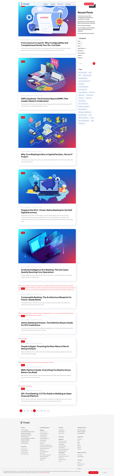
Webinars (80, 57)
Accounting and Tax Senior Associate (86, 33)
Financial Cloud (89, 95)
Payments (42, 459)
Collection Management (44, 448)
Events (79, 43)
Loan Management (43, 435)
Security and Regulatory (84, 120)
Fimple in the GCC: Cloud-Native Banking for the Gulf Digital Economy (46, 211)
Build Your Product (87, 75)
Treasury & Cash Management (45, 445)
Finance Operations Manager (84, 25)
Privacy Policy (46, 472)
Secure (92, 117)
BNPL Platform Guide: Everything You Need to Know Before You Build (46, 371)
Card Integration (43, 458)
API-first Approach (83, 72)
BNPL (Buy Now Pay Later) (64, 456)
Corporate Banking (83, 92)
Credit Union (61, 457)
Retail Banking (61, 444)
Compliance (81, 83)
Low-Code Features (83, 103)
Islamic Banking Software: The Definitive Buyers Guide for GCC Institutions (47, 324)
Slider (92, 120)
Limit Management (43, 436)
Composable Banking (83, 86)
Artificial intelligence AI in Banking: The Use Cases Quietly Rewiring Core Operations (44, 271)
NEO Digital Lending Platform (85, 112)
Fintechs (60, 461)
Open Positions (81, 48)
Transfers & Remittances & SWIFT (46, 446)
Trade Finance (82, 123)
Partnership (80, 50)
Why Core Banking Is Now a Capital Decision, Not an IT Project (47, 155)
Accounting (42, 453)
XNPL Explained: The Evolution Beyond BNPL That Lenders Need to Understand (44, 99)
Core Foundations (82, 89)
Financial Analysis (43, 440)
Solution (53, 4)
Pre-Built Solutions (83, 115)
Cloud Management (83, 78)
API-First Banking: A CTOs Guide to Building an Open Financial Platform (46, 394)
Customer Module (43, 431)
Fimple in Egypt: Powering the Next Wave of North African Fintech (45, 347)
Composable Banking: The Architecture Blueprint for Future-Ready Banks (46, 298)
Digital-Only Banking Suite (64, 449)
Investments (88, 98)
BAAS (90, 72)
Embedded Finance (62, 442)
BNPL (80, 75)
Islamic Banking (82, 100)
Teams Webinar (81, 53)
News (79, 46)
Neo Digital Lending (62, 450)
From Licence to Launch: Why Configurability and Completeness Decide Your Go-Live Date (44, 44)
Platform (46, 4)
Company (68, 4)
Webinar (80, 55)
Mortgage (42, 443)
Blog (23, 61)
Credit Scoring (43, 441)
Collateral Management (44, 438)
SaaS (90, 115)
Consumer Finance (62, 454)
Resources (60, 4)
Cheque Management (44, 451)
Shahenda (24, 39)
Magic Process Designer (84, 106)
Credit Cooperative (62, 459)
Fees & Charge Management (45, 454)
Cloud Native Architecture (84, 81)
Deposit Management (44, 433)
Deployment (81, 95)
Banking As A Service (63, 441)
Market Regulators (83, 109)
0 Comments (41, 39)
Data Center (92, 92)
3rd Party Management (44, 456)
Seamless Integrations (83, 117)
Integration (81, 98)
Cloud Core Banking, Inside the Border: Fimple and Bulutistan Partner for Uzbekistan (86, 29)
